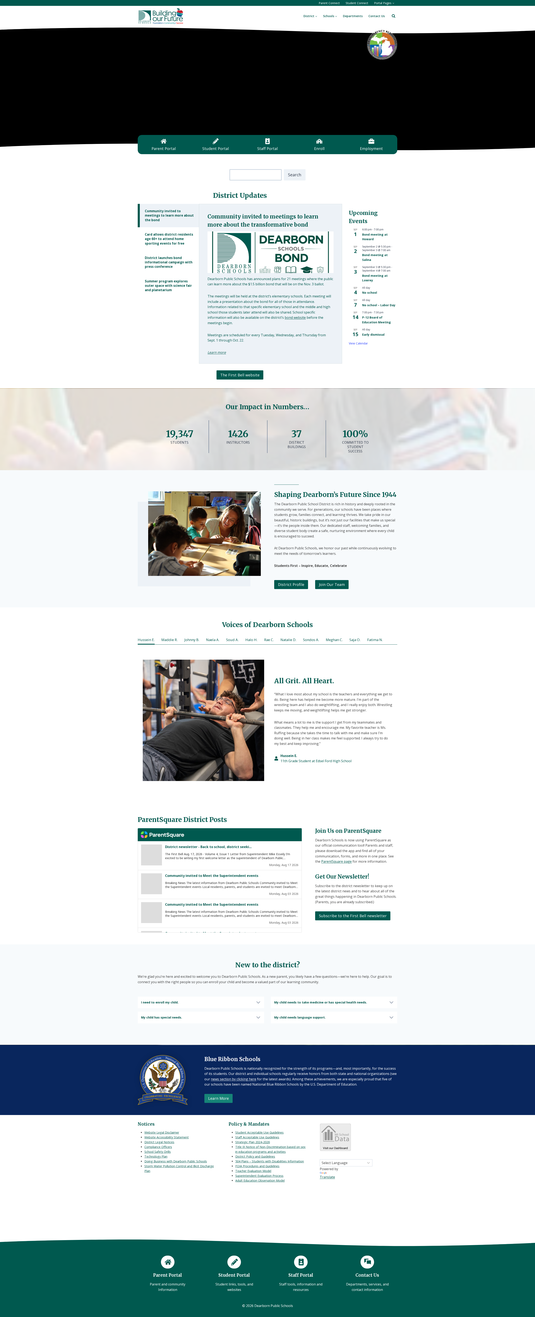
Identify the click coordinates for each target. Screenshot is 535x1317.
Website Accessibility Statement (166, 1137)
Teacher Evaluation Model (253, 1171)
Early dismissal (373, 335)
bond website (295, 317)
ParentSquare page (336, 861)
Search (294, 175)
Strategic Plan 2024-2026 (252, 1142)
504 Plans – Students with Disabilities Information (269, 1161)
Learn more (217, 352)
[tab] (168, 215)
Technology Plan (155, 1156)
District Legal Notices (159, 1142)
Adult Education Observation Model (260, 1180)
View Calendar (358, 343)
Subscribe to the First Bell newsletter (353, 915)
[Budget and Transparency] (382, 44)
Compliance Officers (158, 1147)
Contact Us (376, 16)
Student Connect (357, 3)
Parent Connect (329, 3)
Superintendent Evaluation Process (259, 1176)
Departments (353, 16)
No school (369, 293)
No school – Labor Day (378, 305)
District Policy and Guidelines (255, 1156)
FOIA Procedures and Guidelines (257, 1166)
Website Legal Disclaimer (161, 1132)
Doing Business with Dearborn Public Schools (175, 1161)
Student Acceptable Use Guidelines (259, 1132)
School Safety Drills (157, 1152)
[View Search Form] (393, 16)
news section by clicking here (233, 1079)
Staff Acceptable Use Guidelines (257, 1137)
